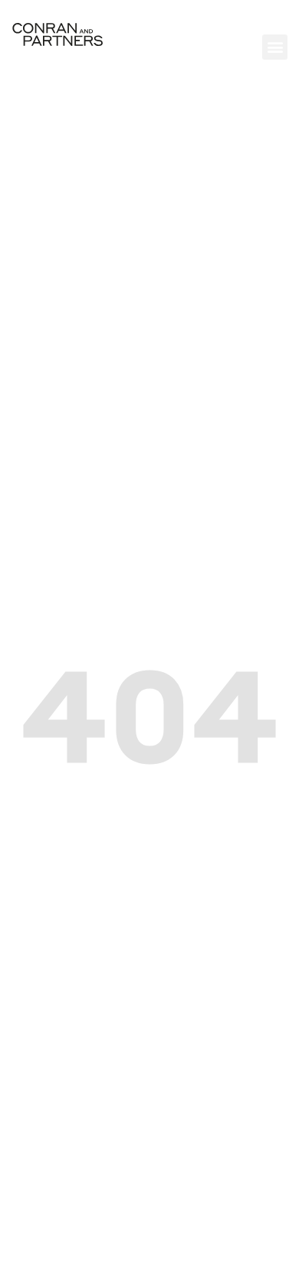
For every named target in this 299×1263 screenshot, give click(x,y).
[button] (275, 47)
